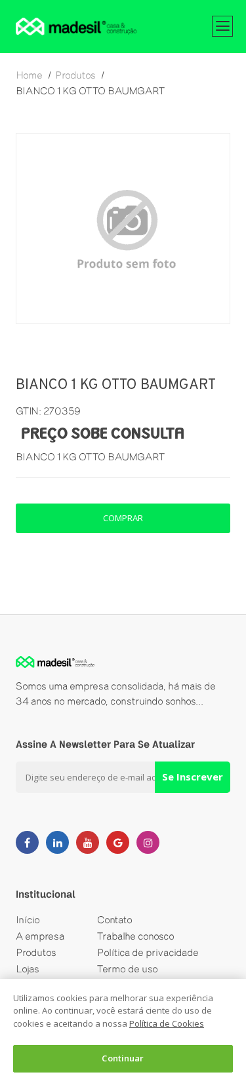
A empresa (40, 936)
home (29, 75)
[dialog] (123, 1031)
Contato (115, 919)
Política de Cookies (166, 1023)
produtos (75, 75)
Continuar (123, 1058)
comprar (123, 518)
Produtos (36, 952)
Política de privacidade (148, 952)
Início (28, 919)
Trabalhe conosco (135, 936)
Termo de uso (127, 968)
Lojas (27, 968)
